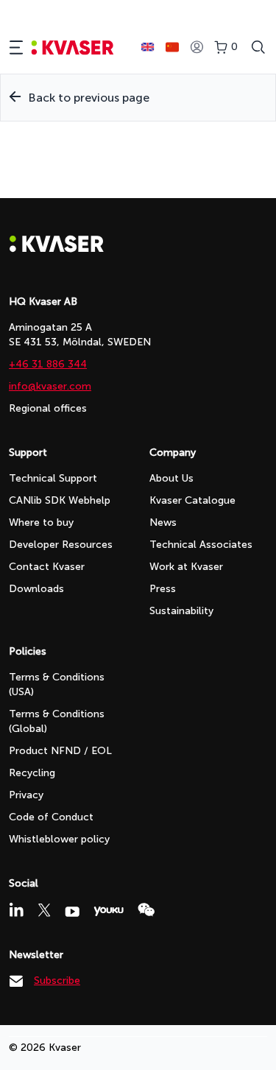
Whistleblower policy (59, 839)
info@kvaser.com (50, 386)
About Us (171, 478)
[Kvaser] (57, 249)
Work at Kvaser (186, 566)
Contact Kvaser (47, 566)
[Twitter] (44, 910)
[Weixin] (146, 910)
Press (162, 588)
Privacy (26, 795)
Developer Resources (61, 544)
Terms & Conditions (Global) (57, 721)
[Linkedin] (16, 909)
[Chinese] (172, 47)
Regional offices (48, 408)
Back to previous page (88, 98)
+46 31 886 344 (48, 364)
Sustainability (181, 611)
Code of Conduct (51, 817)
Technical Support (53, 478)
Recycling (32, 773)
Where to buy (41, 522)
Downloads (36, 588)
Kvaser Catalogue (192, 500)
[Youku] (108, 911)
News (163, 522)
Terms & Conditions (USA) (57, 684)
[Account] (196, 47)
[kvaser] (72, 47)
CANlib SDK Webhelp (59, 500)
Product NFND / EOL (60, 751)
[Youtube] (72, 912)
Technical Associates (200, 544)
